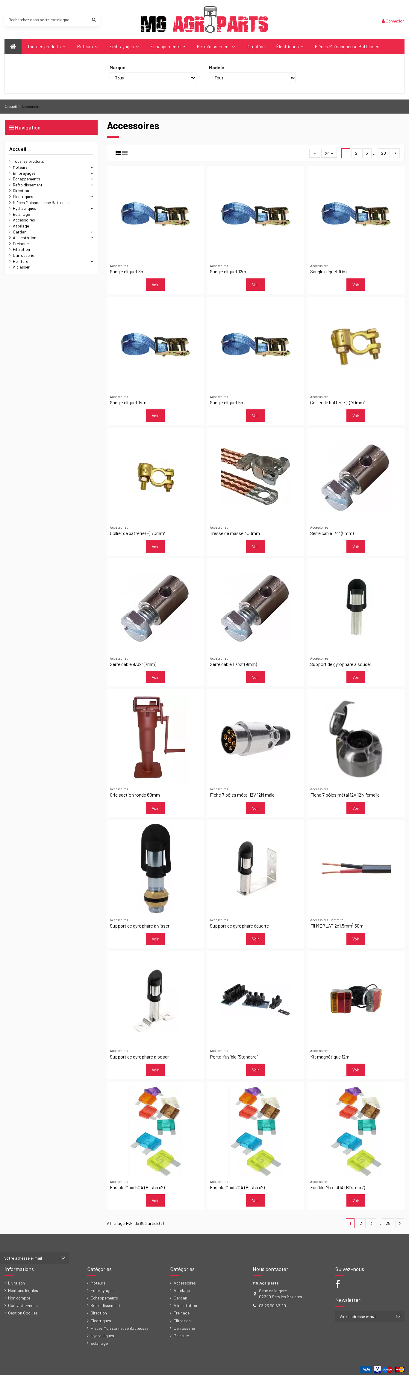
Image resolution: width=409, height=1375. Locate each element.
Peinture (20, 261)
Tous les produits (28, 161)
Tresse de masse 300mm (235, 533)
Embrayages (24, 173)
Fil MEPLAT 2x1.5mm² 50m (336, 925)
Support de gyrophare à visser (139, 925)
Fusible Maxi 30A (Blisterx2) (337, 1187)
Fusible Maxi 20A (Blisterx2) (237, 1187)
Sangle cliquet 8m (127, 271)
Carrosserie (23, 255)
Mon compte (19, 1297)
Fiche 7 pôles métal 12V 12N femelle (345, 794)
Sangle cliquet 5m (227, 402)
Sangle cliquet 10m (328, 271)
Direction (21, 190)
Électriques (23, 196)
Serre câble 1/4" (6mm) (332, 533)
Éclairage (21, 214)
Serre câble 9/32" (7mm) (133, 664)
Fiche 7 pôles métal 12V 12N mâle (242, 794)
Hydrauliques (24, 208)
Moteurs (20, 167)
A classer (21, 266)
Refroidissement (28, 184)
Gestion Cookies (23, 1312)
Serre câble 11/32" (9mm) (233, 664)
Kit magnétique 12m (329, 1056)
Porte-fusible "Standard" (234, 1056)
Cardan (19, 231)
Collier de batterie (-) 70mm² (337, 402)
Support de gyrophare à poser (139, 1056)
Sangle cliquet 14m (128, 402)
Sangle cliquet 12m (228, 271)
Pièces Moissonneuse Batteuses (42, 202)
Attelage (21, 225)
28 (383, 153)
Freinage (21, 243)
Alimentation (24, 237)
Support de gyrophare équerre (239, 925)
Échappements (26, 178)
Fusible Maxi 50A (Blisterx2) (137, 1187)
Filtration (21, 249)
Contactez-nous (23, 1305)
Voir (155, 284)
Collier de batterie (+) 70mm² (138, 533)
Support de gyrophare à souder (340, 664)
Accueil (17, 149)
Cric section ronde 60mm (135, 794)
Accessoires (24, 219)
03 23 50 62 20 (272, 1305)
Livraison (16, 1282)
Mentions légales (23, 1290)
